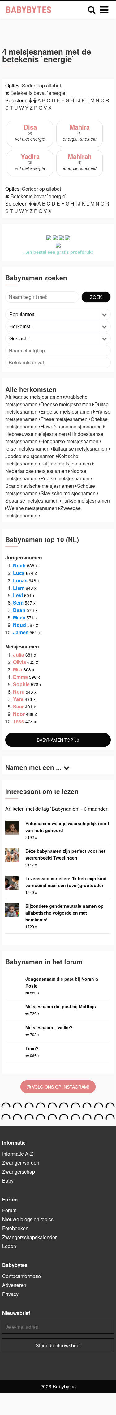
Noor (19, 713)
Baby (8, 1180)
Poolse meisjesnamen (66, 478)
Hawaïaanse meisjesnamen (72, 426)
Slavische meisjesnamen (69, 493)
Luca (19, 572)
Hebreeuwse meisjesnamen (36, 433)
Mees (19, 617)
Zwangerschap (18, 1171)
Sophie (21, 684)
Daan (19, 610)
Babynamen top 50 (58, 740)
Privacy (10, 1294)
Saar (18, 706)
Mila (17, 669)
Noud (19, 624)
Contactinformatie (21, 1276)
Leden (9, 1246)
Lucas (20, 580)
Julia (18, 654)
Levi (18, 595)
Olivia (19, 661)
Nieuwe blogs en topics (28, 1219)
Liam (18, 587)
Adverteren (14, 1285)
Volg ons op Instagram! (60, 1087)
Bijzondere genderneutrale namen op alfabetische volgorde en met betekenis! (64, 913)
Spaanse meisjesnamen (32, 500)
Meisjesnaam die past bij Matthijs (60, 1006)
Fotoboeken (15, 1228)
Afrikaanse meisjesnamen (34, 396)
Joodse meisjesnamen (30, 456)
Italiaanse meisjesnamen (81, 448)
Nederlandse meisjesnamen (36, 470)
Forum (9, 1210)
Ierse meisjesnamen (28, 448)
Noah (19, 565)
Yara (18, 699)
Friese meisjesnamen (65, 419)
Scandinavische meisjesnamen (40, 485)
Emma (20, 676)
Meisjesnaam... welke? (49, 1027)
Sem (18, 602)
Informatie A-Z (17, 1153)
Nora (18, 691)
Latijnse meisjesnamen (66, 463)
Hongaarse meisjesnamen (70, 441)
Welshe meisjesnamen (32, 508)
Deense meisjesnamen (66, 404)
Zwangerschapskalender (29, 1237)
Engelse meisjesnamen (67, 411)
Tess (18, 721)
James (20, 632)
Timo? (32, 1048)
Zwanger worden (20, 1162)
